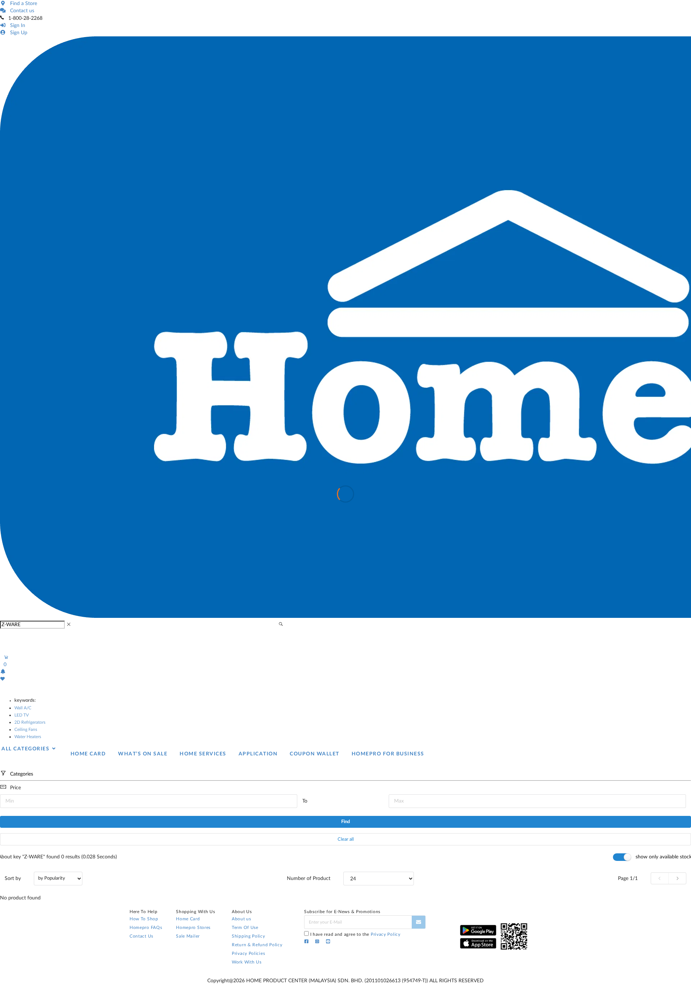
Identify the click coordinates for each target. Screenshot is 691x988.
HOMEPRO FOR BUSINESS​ (388, 753)
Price (15, 787)
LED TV (21, 715)
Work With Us (246, 962)
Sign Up (17, 32)
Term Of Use (245, 927)
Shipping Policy (248, 936)
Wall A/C (22, 708)
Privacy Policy (386, 934)
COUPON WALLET (314, 753)
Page (628, 878)
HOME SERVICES (203, 753)
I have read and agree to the (355, 934)
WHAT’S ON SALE (142, 753)
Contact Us (141, 936)
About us (241, 919)
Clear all (346, 839)
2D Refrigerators (29, 722)
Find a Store (22, 3)
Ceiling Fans (25, 729)
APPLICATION (258, 753)
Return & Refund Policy (257, 945)
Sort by (13, 878)
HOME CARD (88, 753)
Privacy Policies (248, 953)
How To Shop (144, 919)
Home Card (188, 919)
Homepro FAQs (146, 927)
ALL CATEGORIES (26, 748)
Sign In (16, 25)
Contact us (20, 10)
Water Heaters (27, 737)
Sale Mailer (188, 936)
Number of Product (308, 878)
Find (345, 821)
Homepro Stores (193, 927)
